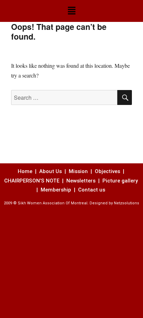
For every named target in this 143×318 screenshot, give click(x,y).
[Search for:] (64, 97)
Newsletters (81, 181)
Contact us (92, 190)
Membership (57, 190)
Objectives (107, 171)
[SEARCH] (124, 97)
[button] (71, 10)
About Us (50, 171)
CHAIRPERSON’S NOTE (31, 181)
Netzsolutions (126, 203)
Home (26, 171)
